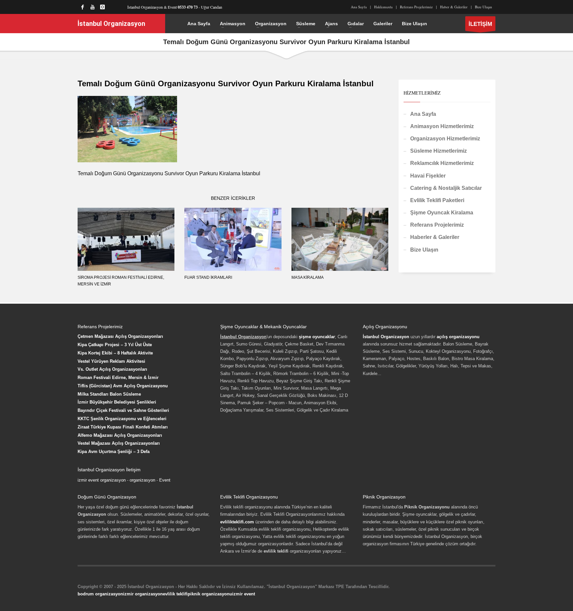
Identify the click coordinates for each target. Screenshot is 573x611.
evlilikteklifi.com (237, 521)
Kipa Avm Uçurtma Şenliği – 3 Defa (114, 451)
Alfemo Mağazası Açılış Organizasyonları (120, 435)
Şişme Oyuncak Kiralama (441, 212)
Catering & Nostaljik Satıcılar (446, 188)
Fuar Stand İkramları (208, 277)
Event (164, 480)
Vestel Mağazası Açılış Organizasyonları (119, 443)
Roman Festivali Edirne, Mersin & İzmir (118, 377)
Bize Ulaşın (483, 6)
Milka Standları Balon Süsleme (109, 394)
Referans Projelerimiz (416, 6)
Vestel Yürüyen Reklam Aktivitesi (111, 361)
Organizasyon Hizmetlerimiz (445, 138)
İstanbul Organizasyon (386, 336)
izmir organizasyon (143, 593)
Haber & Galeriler (454, 6)
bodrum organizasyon (100, 593)
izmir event (243, 593)
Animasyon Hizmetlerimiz (442, 126)
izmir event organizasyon (102, 480)
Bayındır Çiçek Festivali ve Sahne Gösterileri (123, 410)
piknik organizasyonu (210, 593)
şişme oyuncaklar (317, 336)
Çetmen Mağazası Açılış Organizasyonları (120, 336)
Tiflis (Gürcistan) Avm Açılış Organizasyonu (123, 385)
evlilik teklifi (175, 593)
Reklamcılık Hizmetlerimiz (442, 163)
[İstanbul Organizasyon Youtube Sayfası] (92, 7)
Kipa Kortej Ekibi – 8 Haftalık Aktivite (115, 352)
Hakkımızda (383, 6)
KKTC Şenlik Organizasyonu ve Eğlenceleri (122, 418)
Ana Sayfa (359, 6)
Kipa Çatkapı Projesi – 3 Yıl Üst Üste (115, 344)
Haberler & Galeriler (434, 237)
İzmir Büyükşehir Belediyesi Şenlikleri (117, 402)
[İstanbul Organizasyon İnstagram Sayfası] (102, 7)
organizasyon (142, 480)
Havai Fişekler (428, 176)
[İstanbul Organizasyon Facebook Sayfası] (83, 7)
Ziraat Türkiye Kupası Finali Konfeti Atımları (123, 426)
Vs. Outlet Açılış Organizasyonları (112, 369)
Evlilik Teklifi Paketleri (437, 200)
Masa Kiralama (307, 277)
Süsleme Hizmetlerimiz (438, 151)
